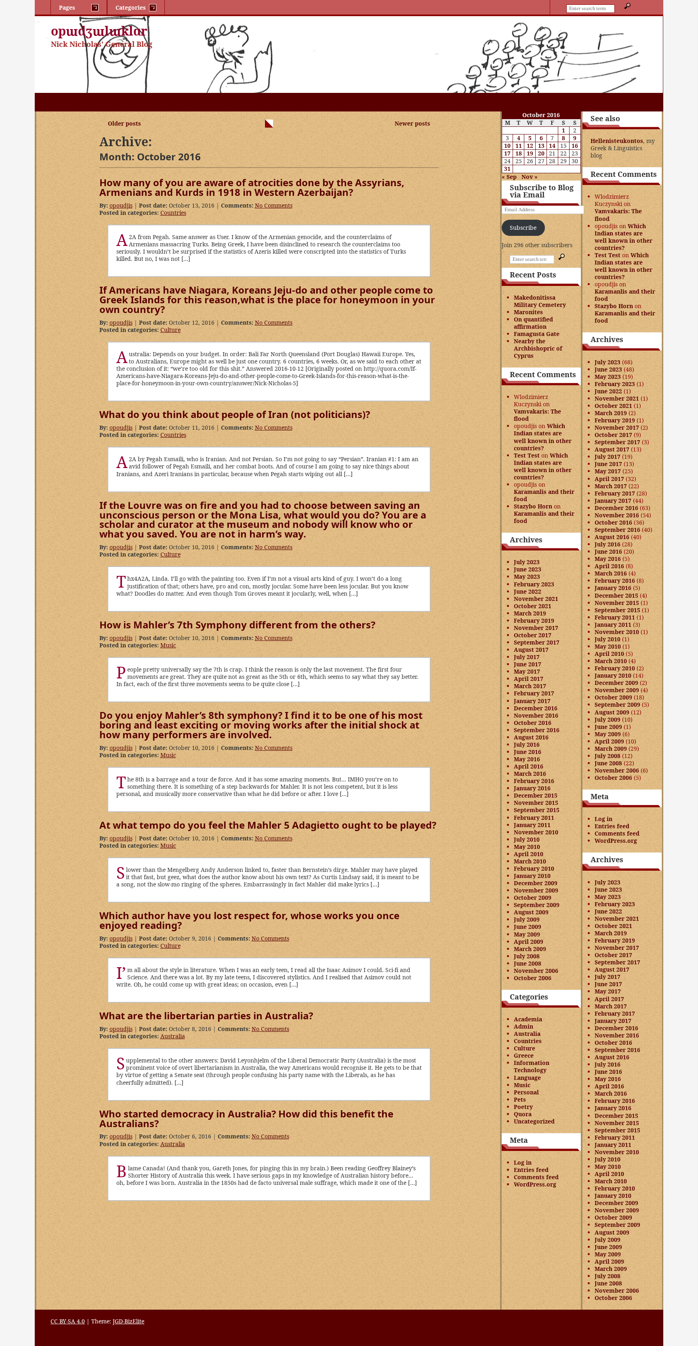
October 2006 (532, 978)
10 (507, 145)
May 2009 (527, 934)
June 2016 (527, 752)
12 (530, 145)
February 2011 (534, 817)
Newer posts (412, 123)
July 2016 (527, 744)
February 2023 (534, 584)
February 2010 (534, 868)
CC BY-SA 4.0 (67, 1321)
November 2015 (536, 802)
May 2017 (527, 671)
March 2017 (530, 686)
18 (518, 153)
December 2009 (535, 883)
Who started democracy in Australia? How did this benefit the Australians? (246, 1118)
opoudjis (120, 205)
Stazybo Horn (533, 506)
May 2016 (527, 759)
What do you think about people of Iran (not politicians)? (234, 414)
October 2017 (532, 635)
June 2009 (527, 926)
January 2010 (532, 876)
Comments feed (536, 1177)
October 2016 (532, 723)
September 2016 (536, 730)
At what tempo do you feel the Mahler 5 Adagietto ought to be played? (267, 825)
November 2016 (536, 715)
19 (530, 153)
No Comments (273, 205)
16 (575, 145)
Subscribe (523, 227)
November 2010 (536, 832)
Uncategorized (534, 1121)
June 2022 (527, 591)
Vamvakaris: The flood (537, 414)
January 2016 (532, 788)
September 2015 (536, 810)
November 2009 (536, 890)
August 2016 (531, 737)
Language (527, 1077)
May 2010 (527, 846)
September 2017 (536, 642)
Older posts (124, 123)
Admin (523, 1026)
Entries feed (531, 1170)
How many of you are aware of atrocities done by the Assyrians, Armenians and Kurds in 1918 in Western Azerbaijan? (251, 187)
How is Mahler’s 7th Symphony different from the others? (237, 624)
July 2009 (527, 919)
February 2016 (534, 781)
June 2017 (527, 664)
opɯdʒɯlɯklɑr (99, 31)
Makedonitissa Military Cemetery (540, 301)
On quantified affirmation (533, 322)
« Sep (509, 177)
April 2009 (528, 941)
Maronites (528, 312)
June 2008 (527, 963)
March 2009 (530, 949)
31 (507, 168)
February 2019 (534, 620)
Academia (528, 1019)
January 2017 (532, 701)
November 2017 (536, 628)
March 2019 (530, 613)
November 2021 (536, 599)
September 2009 (536, 905)
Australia (172, 1036)
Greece (524, 1055)
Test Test (527, 455)
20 (541, 153)
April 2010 (528, 854)
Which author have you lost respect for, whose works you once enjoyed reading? (249, 920)
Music (168, 645)
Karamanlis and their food (544, 495)
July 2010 (527, 839)
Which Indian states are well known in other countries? (543, 436)
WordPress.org (535, 1184)
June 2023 (527, 569)
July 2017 (527, 657)
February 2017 (534, 693)
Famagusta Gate (536, 334)
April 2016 (528, 766)
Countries (173, 212)
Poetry (523, 1107)
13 (541, 145)
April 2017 (528, 678)
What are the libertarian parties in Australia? (206, 1015)
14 (552, 145)
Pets (520, 1099)
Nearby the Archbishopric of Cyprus (538, 348)
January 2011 (532, 825)
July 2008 (527, 956)
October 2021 (532, 606)
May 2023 (527, 576)
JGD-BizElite (128, 1321)
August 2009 (531, 912)
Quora (523, 1114)
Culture (170, 330)
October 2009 (532, 897)
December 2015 (535, 795)
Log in (523, 1162)
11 (518, 145)
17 (507, 153)
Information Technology (531, 1066)
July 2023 (527, 562)
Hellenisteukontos (617, 141)
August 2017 (531, 649)
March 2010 (530, 861)
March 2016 (530, 773)
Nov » (529, 177)
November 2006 (536, 970)
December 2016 (535, 708)
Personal (526, 1092)
